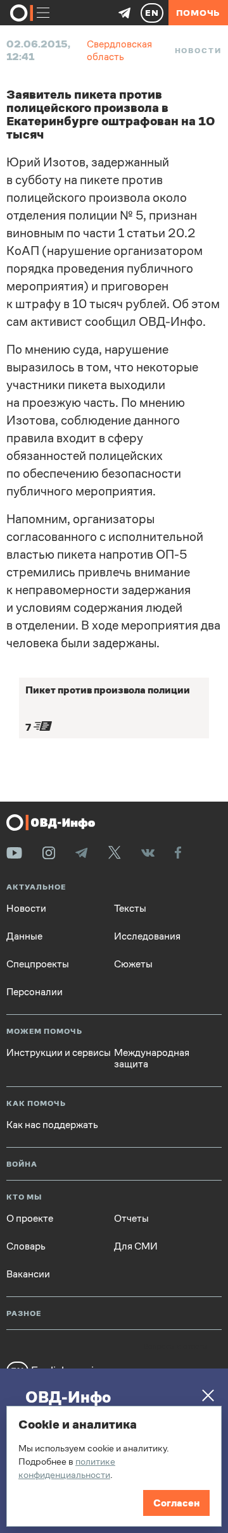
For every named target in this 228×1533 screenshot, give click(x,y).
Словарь (26, 1246)
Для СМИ (136, 1246)
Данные (24, 936)
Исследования (147, 936)
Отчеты (131, 1218)
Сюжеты (133, 964)
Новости (198, 51)
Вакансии (28, 1274)
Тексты (130, 908)
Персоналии (34, 992)
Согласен (176, 1503)
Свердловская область (119, 50)
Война (21, 1164)
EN (152, 12)
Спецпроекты (37, 964)
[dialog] (114, 1466)
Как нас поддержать (52, 1125)
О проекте (29, 1218)
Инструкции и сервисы (58, 1052)
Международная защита (151, 1058)
